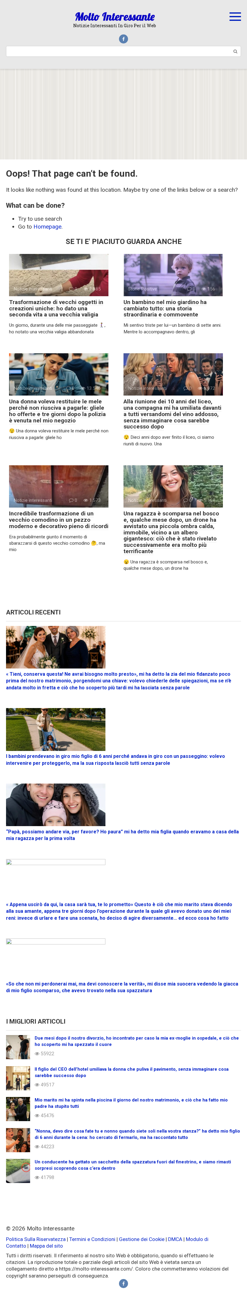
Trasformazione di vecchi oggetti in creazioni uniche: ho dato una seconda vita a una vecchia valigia (56, 308)
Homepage (47, 226)
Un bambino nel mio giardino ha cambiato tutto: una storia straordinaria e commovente (165, 308)
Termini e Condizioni (92, 1239)
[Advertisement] (123, 114)
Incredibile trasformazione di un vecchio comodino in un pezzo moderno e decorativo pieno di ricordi (58, 520)
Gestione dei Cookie (141, 1239)
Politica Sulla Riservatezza (36, 1239)
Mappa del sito (46, 1246)
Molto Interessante (115, 16)
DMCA (175, 1239)
